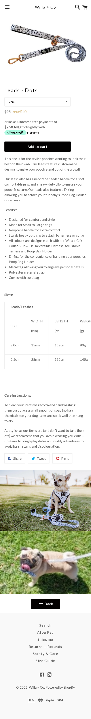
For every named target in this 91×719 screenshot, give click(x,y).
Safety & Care (45, 653)
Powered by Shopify (60, 687)
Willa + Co (45, 7)
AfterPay (45, 632)
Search (45, 625)
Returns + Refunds (45, 646)
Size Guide (45, 660)
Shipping (45, 639)
